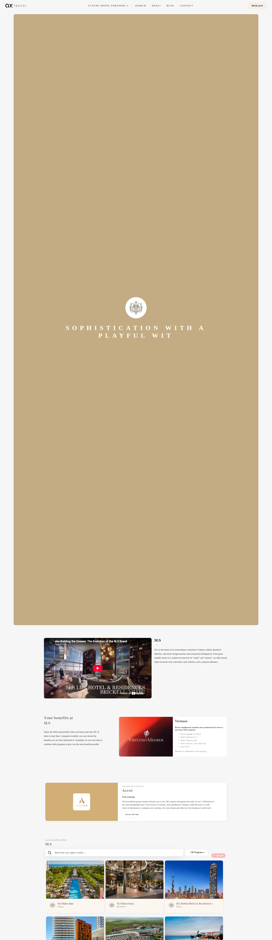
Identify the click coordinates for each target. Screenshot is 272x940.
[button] (106, 5)
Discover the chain (132, 814)
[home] (16, 5)
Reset (220, 855)
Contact (186, 5)
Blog (170, 5)
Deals (156, 5)
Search (140, 5)
